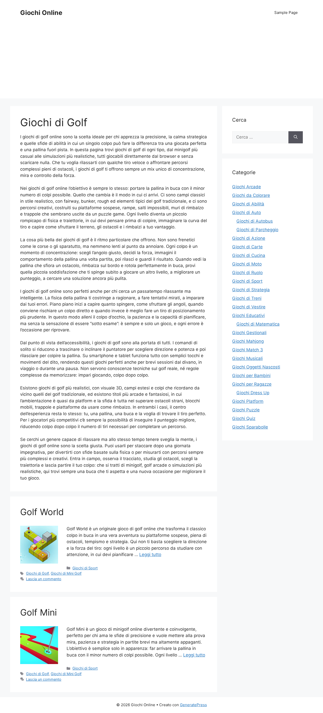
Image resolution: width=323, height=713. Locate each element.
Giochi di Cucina (248, 255)
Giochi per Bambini (251, 375)
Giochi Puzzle (246, 409)
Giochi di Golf (37, 573)
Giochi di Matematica (258, 324)
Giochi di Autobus (254, 221)
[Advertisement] (161, 63)
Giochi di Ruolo (247, 272)
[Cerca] (295, 137)
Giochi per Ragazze (252, 384)
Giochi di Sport (85, 568)
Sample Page (286, 12)
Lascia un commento (43, 579)
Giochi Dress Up (252, 392)
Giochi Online (41, 12)
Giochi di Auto (246, 212)
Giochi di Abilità (248, 203)
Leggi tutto (150, 554)
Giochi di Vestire (248, 306)
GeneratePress (193, 704)
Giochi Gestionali (249, 332)
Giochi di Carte (247, 246)
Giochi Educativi (248, 315)
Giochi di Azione (248, 238)
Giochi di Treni (246, 298)
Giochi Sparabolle (250, 427)
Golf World (42, 512)
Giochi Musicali (247, 358)
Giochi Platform (247, 401)
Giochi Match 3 (247, 349)
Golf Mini (38, 612)
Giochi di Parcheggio (257, 229)
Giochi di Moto (247, 264)
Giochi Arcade (246, 186)
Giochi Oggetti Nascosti (256, 366)
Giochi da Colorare (251, 195)
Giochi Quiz (243, 418)
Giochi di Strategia (251, 289)
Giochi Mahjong (248, 341)
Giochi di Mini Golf (66, 573)
